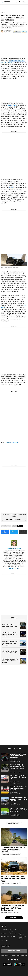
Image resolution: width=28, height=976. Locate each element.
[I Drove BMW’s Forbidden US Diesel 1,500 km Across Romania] (23, 658)
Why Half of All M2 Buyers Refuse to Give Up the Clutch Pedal (18, 755)
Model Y (11, 187)
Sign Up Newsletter (21, 933)
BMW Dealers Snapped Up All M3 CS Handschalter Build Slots (18, 788)
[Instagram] (15, 569)
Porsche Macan (12, 105)
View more (13, 917)
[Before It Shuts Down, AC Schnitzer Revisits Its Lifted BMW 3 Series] (5, 808)
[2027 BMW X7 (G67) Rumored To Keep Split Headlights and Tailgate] (5, 765)
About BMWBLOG (5, 929)
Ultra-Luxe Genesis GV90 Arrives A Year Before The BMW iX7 (9, 634)
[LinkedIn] (18, 569)
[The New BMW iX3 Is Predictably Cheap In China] (23, 623)
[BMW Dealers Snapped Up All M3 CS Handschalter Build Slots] (5, 786)
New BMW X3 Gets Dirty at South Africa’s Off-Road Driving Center (12, 908)
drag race (4, 525)
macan (14, 525)
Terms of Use (13, 933)
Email (23, 531)
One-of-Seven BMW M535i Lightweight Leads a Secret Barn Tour (18, 799)
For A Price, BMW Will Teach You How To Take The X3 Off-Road (13, 878)
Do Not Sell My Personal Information (22, 937)
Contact (20, 929)
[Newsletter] (20, 2)
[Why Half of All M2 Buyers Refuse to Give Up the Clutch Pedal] (5, 754)
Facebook (4, 532)
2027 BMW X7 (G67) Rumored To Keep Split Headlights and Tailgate (17, 766)
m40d (9, 525)
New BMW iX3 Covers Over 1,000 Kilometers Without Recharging (9, 643)
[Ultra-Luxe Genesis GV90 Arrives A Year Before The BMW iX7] (23, 632)
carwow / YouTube (12, 442)
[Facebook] (10, 569)
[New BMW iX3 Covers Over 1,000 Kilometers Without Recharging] (23, 641)
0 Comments (24, 31)
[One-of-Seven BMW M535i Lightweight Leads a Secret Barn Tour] (5, 797)
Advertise (3, 933)
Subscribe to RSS (5, 936)
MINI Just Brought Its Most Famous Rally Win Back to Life (18, 777)
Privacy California (5, 940)
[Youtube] (15, 960)
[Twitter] (13, 569)
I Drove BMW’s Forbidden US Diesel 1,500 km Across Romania (10, 660)
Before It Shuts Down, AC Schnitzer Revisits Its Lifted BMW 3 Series (18, 810)
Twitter (15, 531)
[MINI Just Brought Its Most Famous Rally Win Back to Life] (5, 776)
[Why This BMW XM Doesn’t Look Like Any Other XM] (23, 649)
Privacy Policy (13, 936)
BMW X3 (3, 12)
